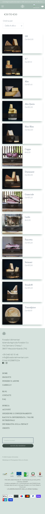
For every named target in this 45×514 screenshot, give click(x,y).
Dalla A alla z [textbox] (10, 26)
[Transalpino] (12, 314)
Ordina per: (8, 21)
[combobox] (13, 26)
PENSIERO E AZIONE (10, 381)
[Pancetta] (12, 247)
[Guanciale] (12, 201)
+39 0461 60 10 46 (10, 354)
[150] (12, 43)
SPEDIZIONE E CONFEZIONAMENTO (17, 413)
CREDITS (6, 428)
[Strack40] (12, 292)
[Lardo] (12, 224)
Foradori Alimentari (12, 457)
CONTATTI (6, 395)
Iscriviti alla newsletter (18, 446)
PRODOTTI (6, 377)
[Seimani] (12, 269)
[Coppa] (12, 156)
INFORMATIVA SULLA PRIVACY (15, 424)
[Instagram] (6, 363)
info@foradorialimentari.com (15, 357)
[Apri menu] (2, 6)
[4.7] (12, 66)
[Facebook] (3, 363)
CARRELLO (6, 385)
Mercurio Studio (23, 460)
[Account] (37, 6)
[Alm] (12, 88)
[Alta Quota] (12, 111)
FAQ (4, 399)
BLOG (4, 391)
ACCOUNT (6, 409)
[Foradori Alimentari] (22, 6)
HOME (5, 373)
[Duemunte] (12, 179)
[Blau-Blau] (12, 134)
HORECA (5, 405)
